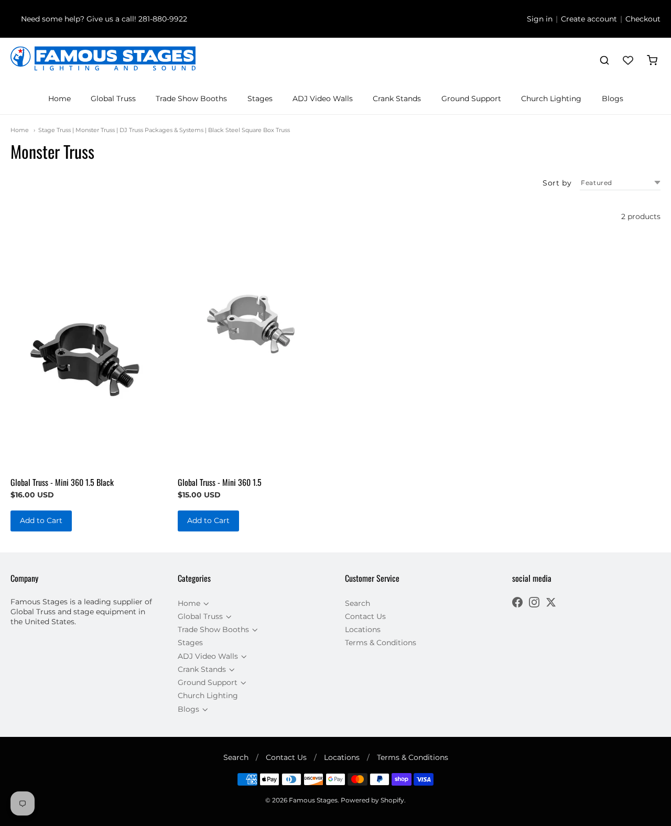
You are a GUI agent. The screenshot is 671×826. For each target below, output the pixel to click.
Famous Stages (313, 800)
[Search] (604, 60)
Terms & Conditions (380, 642)
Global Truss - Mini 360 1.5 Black (62, 482)
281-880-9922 (162, 19)
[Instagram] (534, 603)
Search (357, 603)
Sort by (557, 183)
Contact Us (365, 616)
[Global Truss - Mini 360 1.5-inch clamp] (252, 321)
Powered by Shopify (372, 800)
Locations (363, 629)
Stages (260, 98)
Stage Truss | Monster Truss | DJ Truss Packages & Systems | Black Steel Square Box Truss (164, 130)
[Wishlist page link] (628, 60)
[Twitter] (551, 603)
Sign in (540, 19)
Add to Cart (41, 520)
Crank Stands (397, 98)
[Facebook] (517, 603)
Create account (589, 19)
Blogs (612, 98)
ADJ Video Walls (323, 98)
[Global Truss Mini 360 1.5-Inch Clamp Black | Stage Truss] (84, 358)
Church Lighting (551, 98)
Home (59, 98)
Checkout (643, 19)
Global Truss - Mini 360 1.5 (220, 482)
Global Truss (113, 98)
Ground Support (471, 98)
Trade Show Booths (191, 98)
